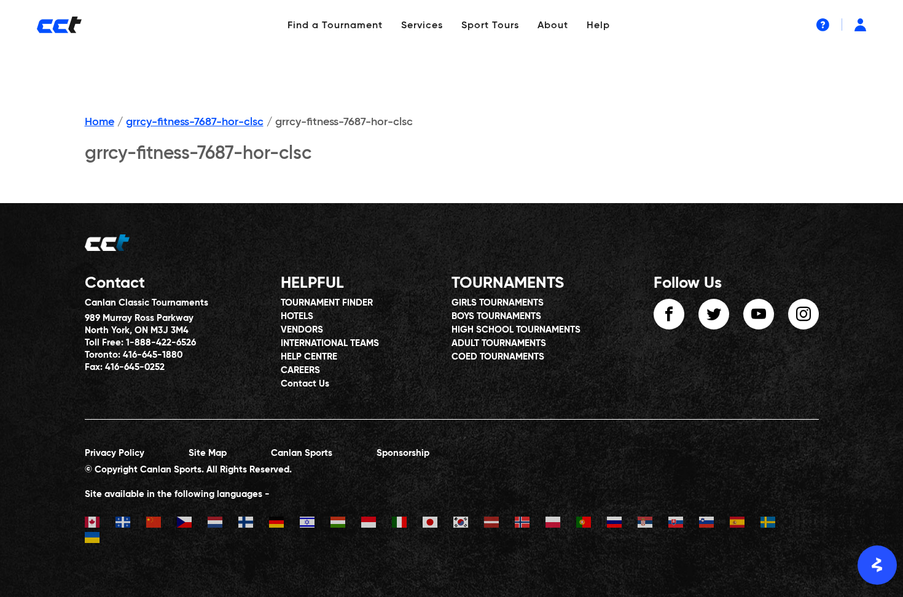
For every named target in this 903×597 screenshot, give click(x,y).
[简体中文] (161, 523)
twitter (713, 314)
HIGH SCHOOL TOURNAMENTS (516, 329)
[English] (100, 523)
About (553, 26)
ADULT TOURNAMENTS (499, 343)
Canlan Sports (301, 453)
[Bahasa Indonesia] (376, 523)
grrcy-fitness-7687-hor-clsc (195, 122)
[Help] (822, 24)
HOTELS (297, 316)
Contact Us (305, 383)
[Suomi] (253, 523)
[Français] (130, 523)
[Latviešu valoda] (499, 523)
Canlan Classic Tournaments (146, 302)
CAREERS (300, 370)
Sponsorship (403, 453)
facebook (669, 314)
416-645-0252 (135, 367)
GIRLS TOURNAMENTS (498, 302)
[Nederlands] (223, 523)
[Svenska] (775, 523)
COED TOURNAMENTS (498, 356)
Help (598, 26)
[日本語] (438, 523)
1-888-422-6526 (161, 342)
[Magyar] (345, 523)
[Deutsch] (284, 523)
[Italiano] (407, 523)
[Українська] (100, 539)
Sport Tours (490, 26)
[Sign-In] (860, 24)
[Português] (591, 523)
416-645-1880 (152, 355)
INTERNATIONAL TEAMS (330, 343)
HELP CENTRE (309, 356)
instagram (803, 314)
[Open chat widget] (877, 565)
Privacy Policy (114, 453)
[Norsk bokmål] (530, 523)
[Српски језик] (653, 523)
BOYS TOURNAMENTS (496, 316)
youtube (758, 314)
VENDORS (302, 329)
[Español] (745, 523)
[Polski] (560, 523)
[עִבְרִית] (315, 523)
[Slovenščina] (714, 523)
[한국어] (468, 523)
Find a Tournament (335, 26)
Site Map (208, 453)
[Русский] (622, 523)
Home (99, 122)
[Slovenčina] (683, 523)
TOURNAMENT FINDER (327, 302)
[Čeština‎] (192, 523)
